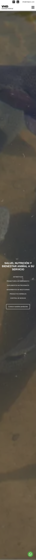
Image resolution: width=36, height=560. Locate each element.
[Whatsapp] (30, 554)
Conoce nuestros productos (18, 306)
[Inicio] (7, 7)
